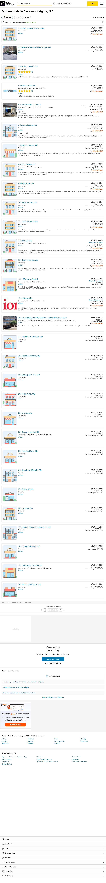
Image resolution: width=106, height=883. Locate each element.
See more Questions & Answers (53, 697)
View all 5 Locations (96, 300)
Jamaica (4, 741)
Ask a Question (54, 676)
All (18, 17)
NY (8, 602)
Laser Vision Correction (79, 761)
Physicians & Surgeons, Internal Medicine (40, 320)
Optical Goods (31, 243)
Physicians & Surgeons (34, 167)
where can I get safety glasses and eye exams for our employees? (23, 682)
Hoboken (30, 743)
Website (20, 33)
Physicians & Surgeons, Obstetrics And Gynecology (70, 320)
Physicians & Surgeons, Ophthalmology (39, 434)
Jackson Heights (16, 602)
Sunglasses (5, 761)
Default (99, 17)
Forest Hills (5, 743)
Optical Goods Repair (33, 88)
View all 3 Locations (96, 281)
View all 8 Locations (96, 242)
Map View (8, 17)
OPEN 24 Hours (30, 22)
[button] (101, 4)
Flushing (83, 739)
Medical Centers (7, 764)
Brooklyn (30, 741)
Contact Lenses (41, 243)
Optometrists (22, 31)
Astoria (4, 739)
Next (64, 610)
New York (31, 739)
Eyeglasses (75, 759)
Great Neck (84, 741)
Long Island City (59, 741)
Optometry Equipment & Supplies (47, 761)
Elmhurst (57, 743)
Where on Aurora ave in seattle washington (16, 687)
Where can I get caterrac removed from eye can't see (19, 693)
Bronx (56, 739)
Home (3, 602)
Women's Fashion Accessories (43, 107)
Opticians (44, 88)
